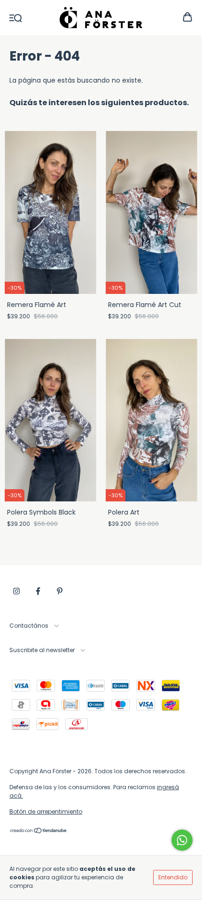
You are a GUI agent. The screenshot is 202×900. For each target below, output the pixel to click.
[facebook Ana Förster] (38, 591)
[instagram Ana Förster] (16, 591)
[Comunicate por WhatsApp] (182, 840)
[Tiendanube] (38, 832)
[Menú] (15, 17)
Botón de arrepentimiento (45, 811)
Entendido (172, 877)
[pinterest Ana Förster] (60, 591)
